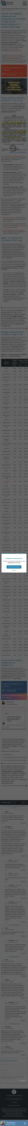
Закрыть (14, 570)
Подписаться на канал (14, 566)
